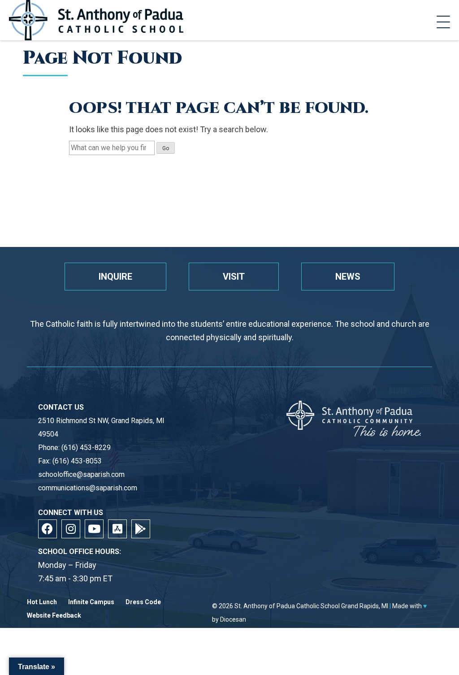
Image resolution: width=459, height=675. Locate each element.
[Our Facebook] (47, 528)
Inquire (115, 276)
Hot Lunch (42, 602)
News (347, 276)
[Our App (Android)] (140, 528)
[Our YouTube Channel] (94, 528)
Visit (234, 276)
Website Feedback (54, 615)
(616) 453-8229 (86, 447)
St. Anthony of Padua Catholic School (287, 606)
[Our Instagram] (70, 528)
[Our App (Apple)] (117, 528)
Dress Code (143, 602)
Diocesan (233, 619)
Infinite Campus (91, 602)
